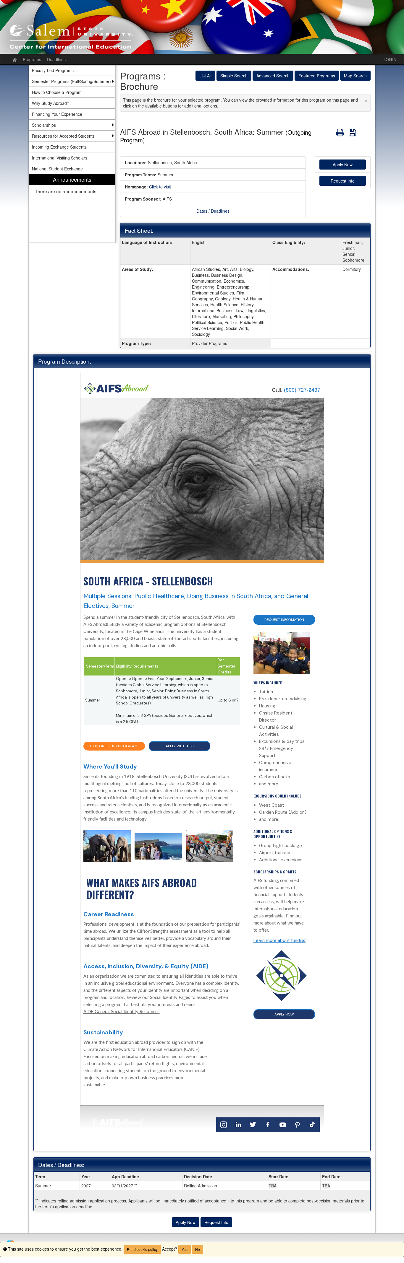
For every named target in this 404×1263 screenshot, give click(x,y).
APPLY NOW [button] (284, 1014)
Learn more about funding (279, 940)
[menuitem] (72, 208)
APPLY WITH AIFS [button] (179, 746)
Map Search (355, 76)
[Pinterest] (297, 1124)
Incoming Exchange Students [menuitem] (59, 147)
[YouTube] (282, 1124)
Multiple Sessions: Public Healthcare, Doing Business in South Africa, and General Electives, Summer (195, 601)
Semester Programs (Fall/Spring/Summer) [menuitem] (71, 81)
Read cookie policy (142, 1249)
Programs (32, 59)
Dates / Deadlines (213, 211)
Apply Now (343, 164)
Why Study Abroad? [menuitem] (50, 103)
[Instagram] (223, 1124)
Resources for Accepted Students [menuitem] (63, 136)
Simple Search (234, 76)
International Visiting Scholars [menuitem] (59, 158)
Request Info (343, 181)
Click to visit (160, 187)
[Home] (116, 388)
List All (205, 76)
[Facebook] (268, 1124)
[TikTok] (312, 1124)
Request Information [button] (284, 619)
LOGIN (390, 59)
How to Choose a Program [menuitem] (57, 92)
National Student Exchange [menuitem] (57, 169)
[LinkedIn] (238, 1124)
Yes (185, 1249)
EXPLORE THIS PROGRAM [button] (114, 746)
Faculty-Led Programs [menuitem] (53, 70)
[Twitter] (253, 1124)
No (197, 1249)
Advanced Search (273, 76)
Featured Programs (316, 76)
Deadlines (56, 59)
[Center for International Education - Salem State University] (202, 27)
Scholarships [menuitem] (44, 125)
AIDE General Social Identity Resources (121, 1012)
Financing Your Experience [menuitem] (57, 114)
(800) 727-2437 (302, 390)
